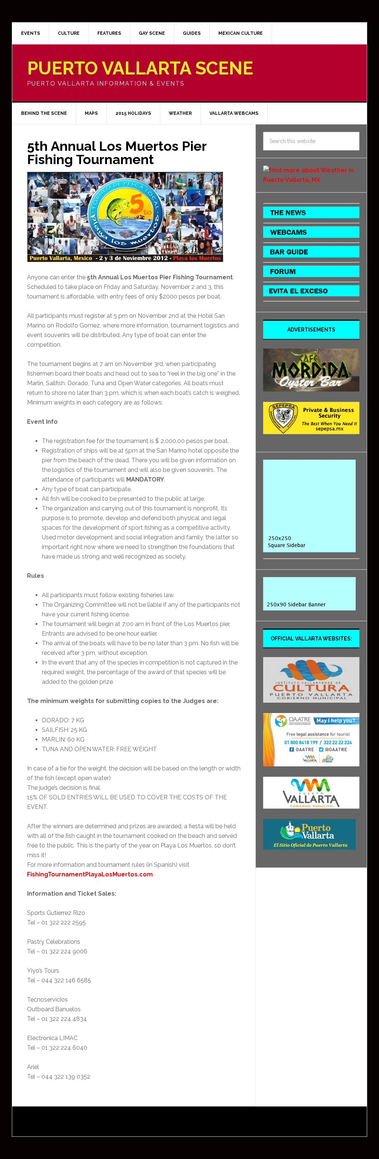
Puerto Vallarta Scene (140, 68)
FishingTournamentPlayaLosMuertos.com (90, 874)
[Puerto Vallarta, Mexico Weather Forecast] (311, 179)
